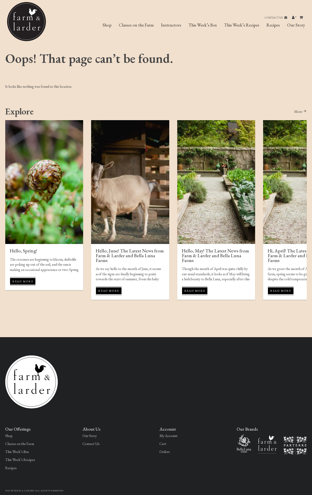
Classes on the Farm (136, 25)
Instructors (171, 25)
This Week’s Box (202, 25)
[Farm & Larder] (31, 381)
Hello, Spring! (23, 251)
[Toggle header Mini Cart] (301, 18)
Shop (107, 25)
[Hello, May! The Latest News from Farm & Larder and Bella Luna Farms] (216, 182)
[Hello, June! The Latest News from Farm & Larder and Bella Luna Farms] (130, 182)
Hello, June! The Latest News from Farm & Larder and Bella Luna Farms (130, 255)
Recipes (273, 25)
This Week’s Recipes (241, 25)
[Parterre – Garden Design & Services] (295, 444)
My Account (168, 435)
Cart (162, 443)
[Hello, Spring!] (44, 182)
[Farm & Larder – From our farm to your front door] (267, 444)
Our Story (296, 25)
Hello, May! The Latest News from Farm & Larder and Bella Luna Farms (215, 255)
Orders (164, 451)
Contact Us (273, 17)
